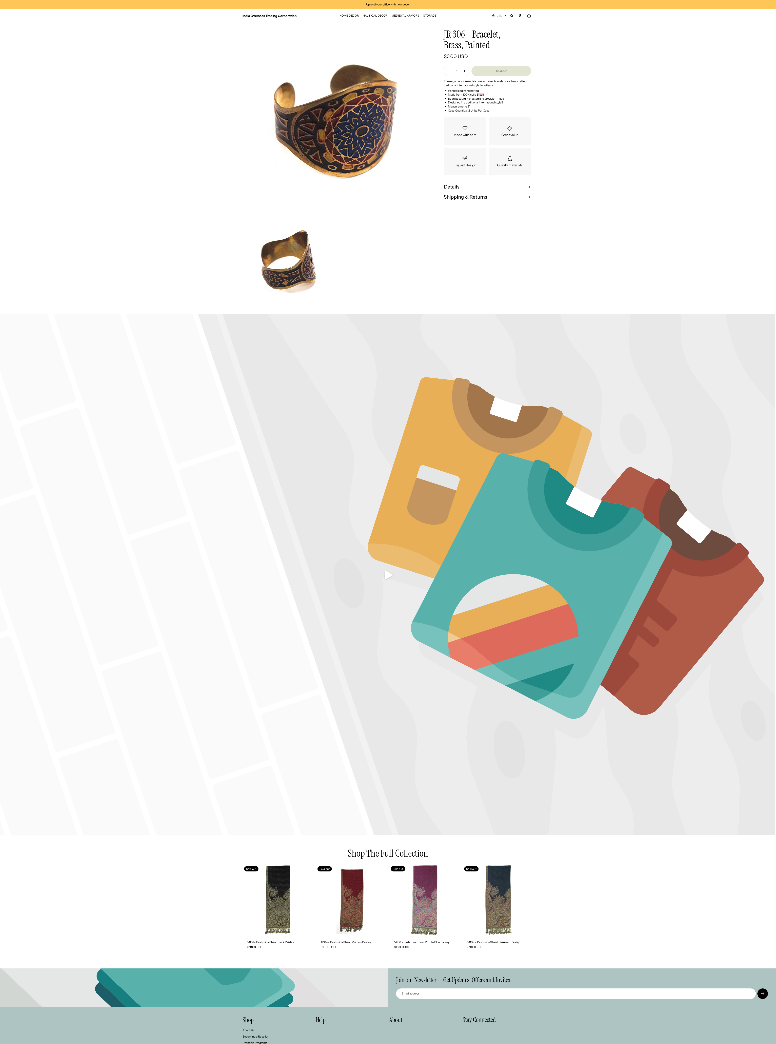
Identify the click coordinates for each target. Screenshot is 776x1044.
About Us (248, 1030)
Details (451, 187)
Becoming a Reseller (255, 1036)
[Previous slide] (322, 899)
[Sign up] (762, 993)
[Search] (511, 15)
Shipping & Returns (465, 197)
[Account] (520, 15)
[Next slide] (381, 899)
